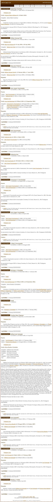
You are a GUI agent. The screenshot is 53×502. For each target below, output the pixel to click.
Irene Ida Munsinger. (38, 364)
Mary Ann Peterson (9, 44)
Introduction (17, 5)
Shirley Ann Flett (11, 47)
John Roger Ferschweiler (13, 105)
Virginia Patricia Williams (11, 15)
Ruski (7, 276)
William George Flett (10, 72)
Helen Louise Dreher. (25, 115)
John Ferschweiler (10, 94)
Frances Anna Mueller (11, 342)
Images (32, 5)
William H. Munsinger (12, 115)
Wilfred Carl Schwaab (9, 426)
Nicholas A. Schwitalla (9, 309)
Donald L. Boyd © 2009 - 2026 (28, 496)
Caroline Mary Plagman (45, 290)
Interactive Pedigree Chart (40, 5)
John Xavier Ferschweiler (10, 139)
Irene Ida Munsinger (9, 101)
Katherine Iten (9, 96)
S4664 (5, 413)
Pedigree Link (7, 12)
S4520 (5, 126)
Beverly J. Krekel (14, 365)
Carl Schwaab (9, 340)
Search (21, 5)
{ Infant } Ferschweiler (12, 107)
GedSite (24, 500)
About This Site (49, 5)
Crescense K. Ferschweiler (13, 104)
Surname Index (27, 5)
